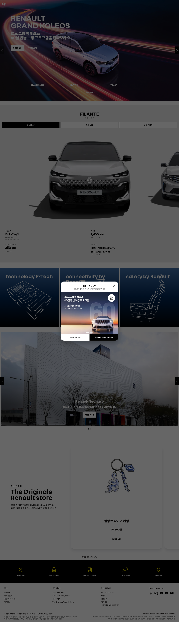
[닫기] (113, 286)
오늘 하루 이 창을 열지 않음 (104, 337)
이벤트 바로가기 (75, 337)
